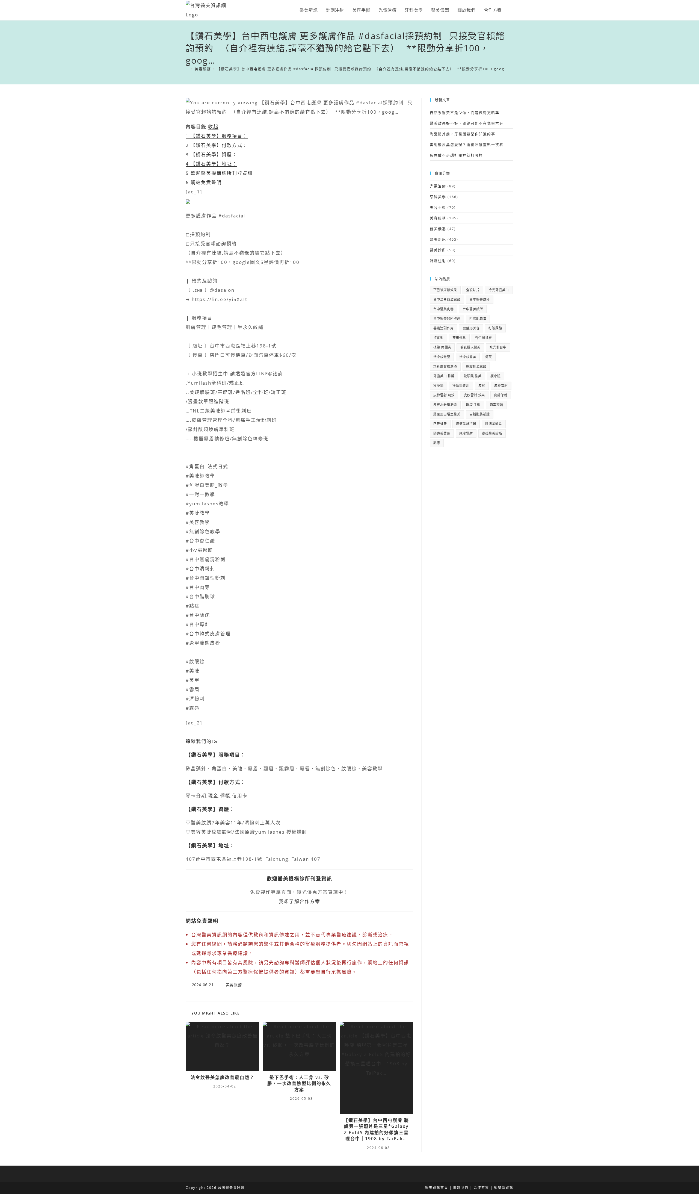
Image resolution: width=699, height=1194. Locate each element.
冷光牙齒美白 (498, 290)
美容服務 (234, 984)
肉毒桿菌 (496, 404)
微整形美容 (471, 328)
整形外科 (459, 337)
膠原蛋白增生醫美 (446, 414)
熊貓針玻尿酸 (476, 366)
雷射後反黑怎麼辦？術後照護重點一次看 (466, 144)
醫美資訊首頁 (436, 1187)
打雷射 (438, 337)
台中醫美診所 (473, 309)
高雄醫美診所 (492, 433)
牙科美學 (438, 196)
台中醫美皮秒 (479, 299)
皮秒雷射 (501, 385)
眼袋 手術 (473, 404)
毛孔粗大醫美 (470, 347)
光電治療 (438, 186)
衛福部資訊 (503, 1187)
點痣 (436, 443)
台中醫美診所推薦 (446, 318)
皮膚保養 (501, 395)
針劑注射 (438, 260)
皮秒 (481, 385)
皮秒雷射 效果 (474, 395)
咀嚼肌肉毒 (477, 318)
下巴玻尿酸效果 (445, 290)
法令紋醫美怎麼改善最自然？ (222, 1077)
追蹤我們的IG (201, 741)
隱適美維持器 (466, 423)
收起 (213, 126)
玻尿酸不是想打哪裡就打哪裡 (456, 155)
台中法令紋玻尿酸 (446, 299)
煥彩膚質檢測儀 (445, 366)
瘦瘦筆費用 (460, 385)
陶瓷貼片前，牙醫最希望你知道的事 (462, 133)
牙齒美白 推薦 (444, 376)
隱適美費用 (441, 433)
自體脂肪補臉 (479, 414)
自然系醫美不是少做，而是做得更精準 (464, 112)
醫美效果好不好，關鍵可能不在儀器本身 (466, 123)
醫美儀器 (438, 228)
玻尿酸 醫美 (472, 376)
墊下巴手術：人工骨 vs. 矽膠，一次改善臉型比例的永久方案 (299, 1083)
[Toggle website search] (511, 10)
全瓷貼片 (473, 290)
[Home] (187, 68)
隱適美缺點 (493, 423)
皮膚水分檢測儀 (445, 404)
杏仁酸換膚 (483, 337)
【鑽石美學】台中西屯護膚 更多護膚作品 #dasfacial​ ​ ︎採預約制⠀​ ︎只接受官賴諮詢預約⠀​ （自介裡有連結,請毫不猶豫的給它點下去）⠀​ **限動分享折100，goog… (362, 68)
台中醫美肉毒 (443, 309)
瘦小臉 (495, 376)
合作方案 (310, 901)
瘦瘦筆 (438, 385)
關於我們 (461, 1187)
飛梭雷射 (466, 433)
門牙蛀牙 (440, 423)
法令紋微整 (441, 357)
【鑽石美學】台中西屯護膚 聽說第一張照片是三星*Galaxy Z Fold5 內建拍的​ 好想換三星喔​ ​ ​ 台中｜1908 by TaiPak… (376, 1129)
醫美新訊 (438, 239)
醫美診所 (438, 249)
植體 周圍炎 (442, 347)
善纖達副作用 (443, 328)
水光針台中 (498, 347)
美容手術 (438, 207)
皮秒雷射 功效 (444, 395)
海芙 (488, 357)
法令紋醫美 (467, 357)
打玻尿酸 (495, 328)
